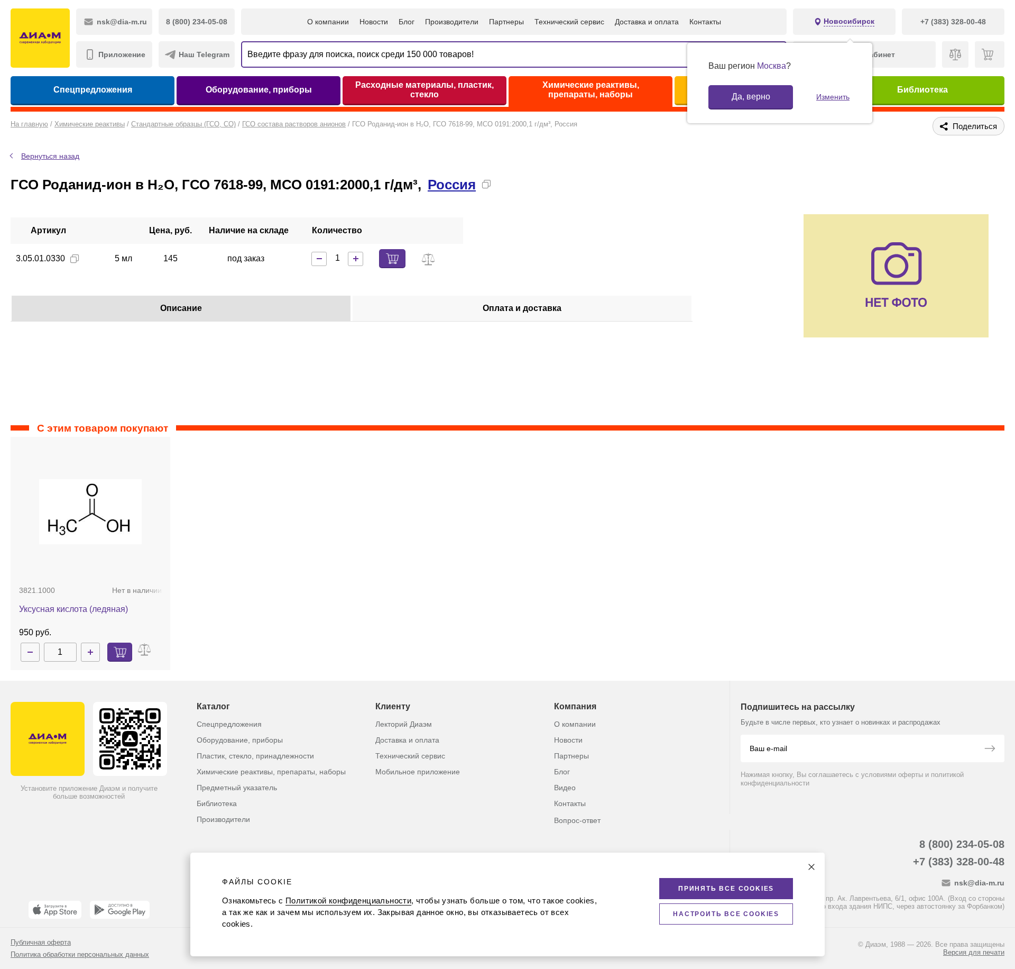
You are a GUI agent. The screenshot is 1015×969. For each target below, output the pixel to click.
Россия (452, 185)
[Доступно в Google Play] (120, 910)
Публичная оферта (41, 942)
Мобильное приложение (417, 771)
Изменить (833, 97)
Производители (451, 21)
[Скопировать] (486, 184)
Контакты (705, 21)
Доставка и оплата (647, 21)
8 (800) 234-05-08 (961, 844)
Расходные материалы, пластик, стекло (424, 89)
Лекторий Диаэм (403, 724)
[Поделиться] (503, 184)
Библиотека (922, 89)
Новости (373, 21)
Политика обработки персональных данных (80, 954)
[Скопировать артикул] (74, 258)
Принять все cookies (726, 888)
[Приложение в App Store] (55, 910)
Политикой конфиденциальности (348, 900)
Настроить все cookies (726, 914)
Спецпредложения (92, 89)
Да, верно (751, 96)
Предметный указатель (237, 787)
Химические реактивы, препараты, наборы (590, 89)
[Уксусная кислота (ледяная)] (90, 511)
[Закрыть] (811, 867)
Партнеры (506, 21)
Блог (406, 21)
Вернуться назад (50, 156)
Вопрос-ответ (577, 820)
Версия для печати (973, 952)
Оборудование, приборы (259, 89)
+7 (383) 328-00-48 (958, 861)
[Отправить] (989, 749)
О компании (328, 21)
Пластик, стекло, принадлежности (255, 756)
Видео (565, 787)
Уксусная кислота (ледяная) (73, 609)
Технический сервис (569, 21)
